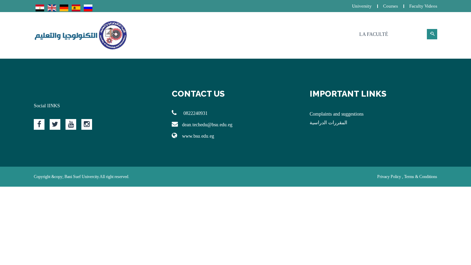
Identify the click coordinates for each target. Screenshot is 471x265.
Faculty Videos (423, 6)
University (362, 6)
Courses (390, 6)
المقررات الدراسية (328, 122)
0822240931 (195, 113)
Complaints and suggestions (336, 114)
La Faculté (373, 34)
